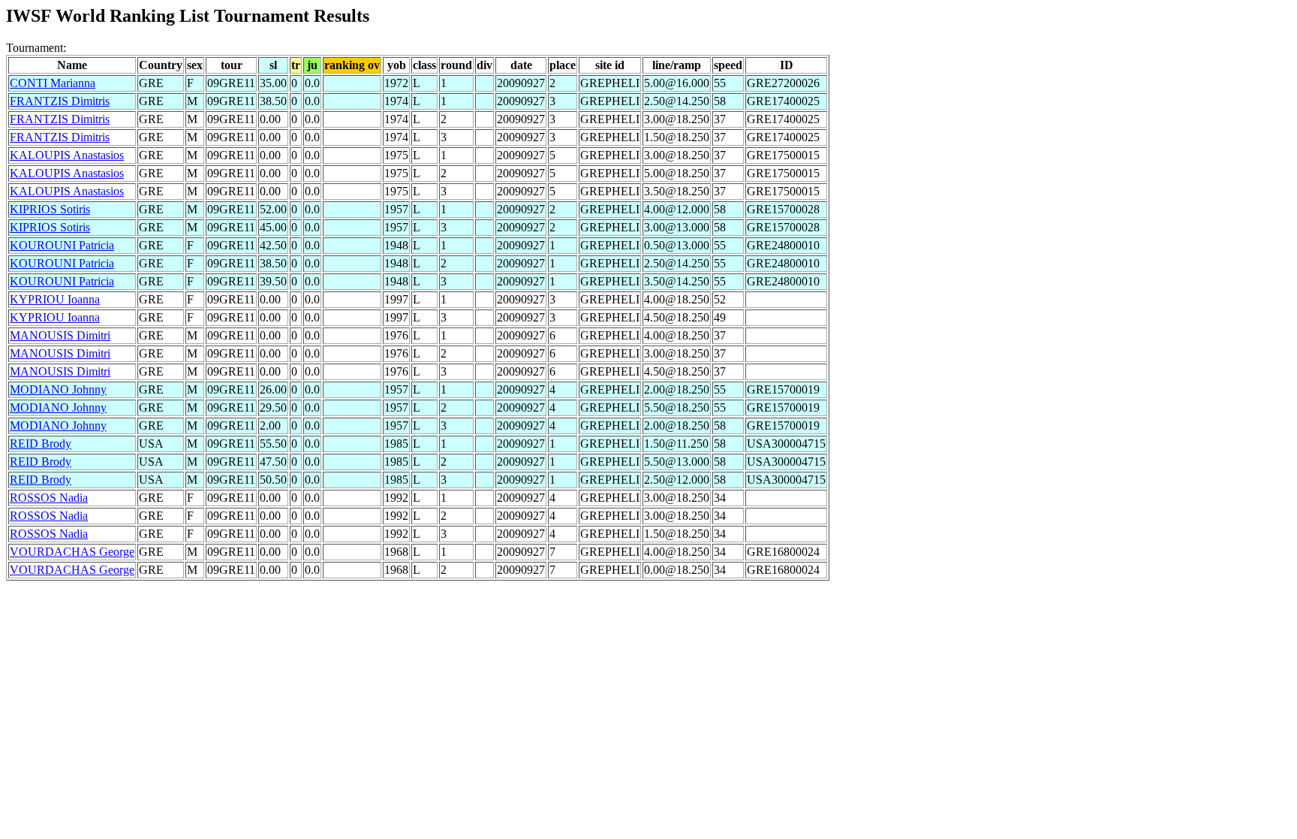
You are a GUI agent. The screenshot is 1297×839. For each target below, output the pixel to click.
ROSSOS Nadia (49, 497)
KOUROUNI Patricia (62, 245)
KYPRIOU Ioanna (55, 299)
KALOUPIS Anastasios (67, 155)
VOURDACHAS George (72, 551)
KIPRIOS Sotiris (50, 209)
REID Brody (40, 443)
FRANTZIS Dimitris (60, 101)
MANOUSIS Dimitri (60, 335)
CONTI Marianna (52, 83)
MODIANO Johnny (58, 389)
